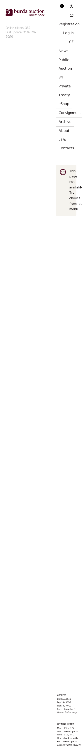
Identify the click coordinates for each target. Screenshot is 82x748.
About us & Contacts (66, 140)
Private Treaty (65, 90)
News (63, 51)
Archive (65, 122)
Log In (68, 33)
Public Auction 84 (65, 69)
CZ (71, 42)
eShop (64, 104)
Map (74, 712)
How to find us (64, 712)
